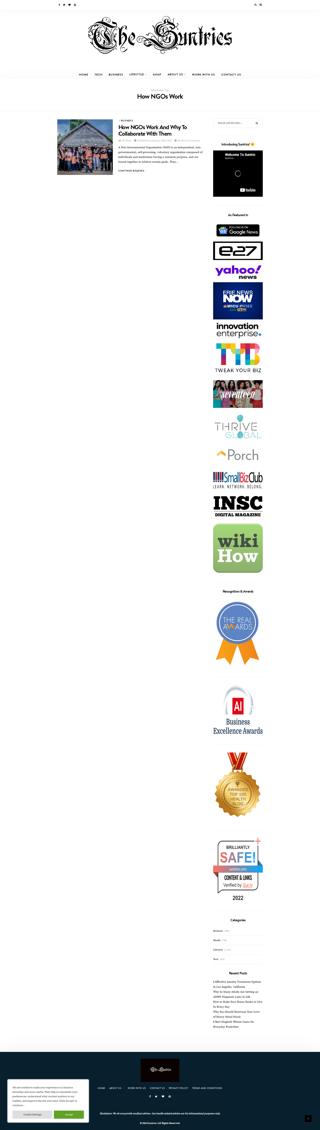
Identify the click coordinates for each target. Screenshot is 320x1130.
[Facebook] (59, 5)
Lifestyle (136, 74)
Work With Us (203, 74)
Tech (98, 74)
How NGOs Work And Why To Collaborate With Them (152, 130)
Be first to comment (188, 140)
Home (83, 74)
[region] (48, 1101)
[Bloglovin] (70, 5)
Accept (69, 1114)
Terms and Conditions (207, 1088)
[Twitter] (64, 5)
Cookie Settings (32, 1114)
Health (217, 940)
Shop (157, 74)
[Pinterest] (75, 5)
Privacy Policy (178, 1088)
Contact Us (231, 74)
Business (116, 74)
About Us (175, 74)
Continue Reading (131, 170)
